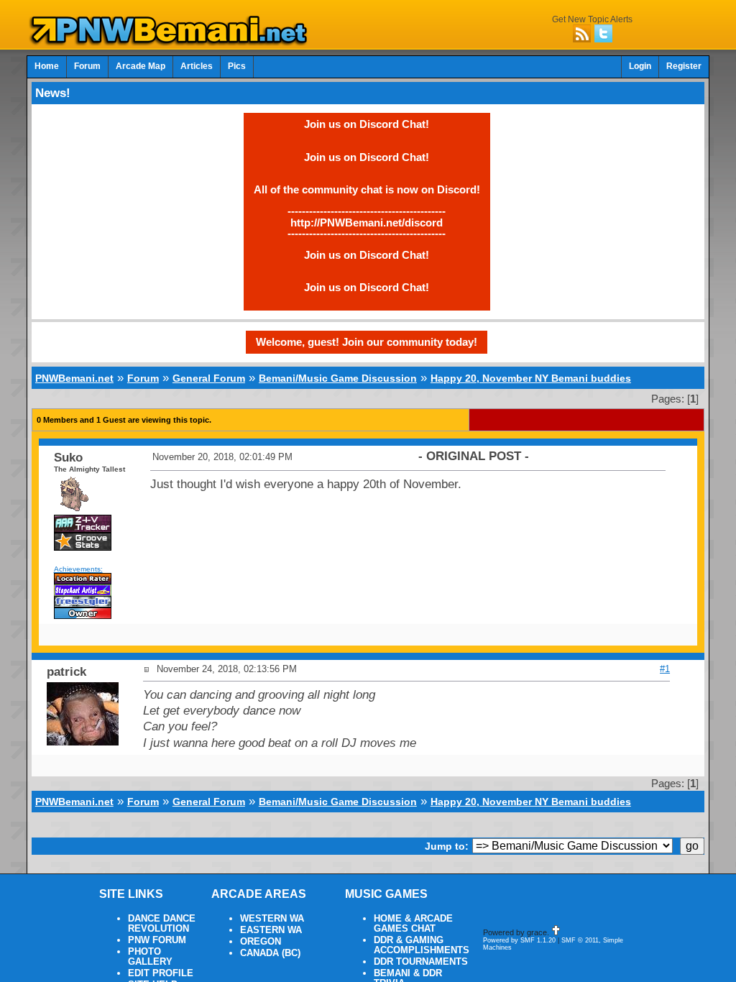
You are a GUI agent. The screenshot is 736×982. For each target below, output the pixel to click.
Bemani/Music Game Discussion (338, 378)
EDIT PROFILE (160, 973)
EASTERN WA (271, 930)
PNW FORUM (157, 940)
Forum (87, 66)
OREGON (260, 942)
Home (46, 66)
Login (640, 66)
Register (684, 66)
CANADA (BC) (270, 953)
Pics (237, 66)
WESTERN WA (272, 919)
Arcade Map (140, 66)
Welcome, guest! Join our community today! (366, 342)
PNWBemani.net (74, 378)
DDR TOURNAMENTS (421, 962)
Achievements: (78, 569)
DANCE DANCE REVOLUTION (162, 924)
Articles (196, 66)
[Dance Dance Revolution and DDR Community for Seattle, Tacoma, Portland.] (172, 42)
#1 (665, 669)
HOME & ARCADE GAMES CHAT (413, 924)
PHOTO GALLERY (150, 957)
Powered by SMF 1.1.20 (519, 940)
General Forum (208, 378)
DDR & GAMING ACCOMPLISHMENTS (421, 945)
